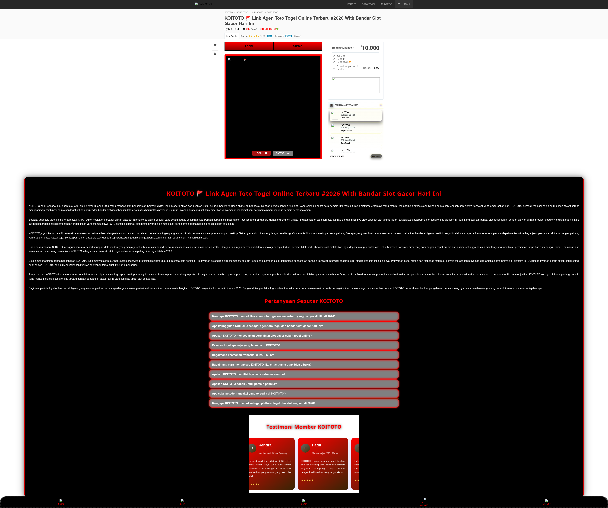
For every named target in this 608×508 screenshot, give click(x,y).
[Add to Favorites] (215, 45)
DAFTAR (297, 46)
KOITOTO (229, 12)
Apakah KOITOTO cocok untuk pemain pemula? (244, 384)
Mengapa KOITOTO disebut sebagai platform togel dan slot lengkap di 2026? (264, 403)
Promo (61, 504)
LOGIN (249, 46)
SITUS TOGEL (243, 12)
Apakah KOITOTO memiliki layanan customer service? (248, 374)
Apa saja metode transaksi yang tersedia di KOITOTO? (249, 393)
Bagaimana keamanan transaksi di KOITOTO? (243, 355)
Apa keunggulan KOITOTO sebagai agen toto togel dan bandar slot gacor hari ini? (267, 326)
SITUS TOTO (257, 12)
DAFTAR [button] (280, 153)
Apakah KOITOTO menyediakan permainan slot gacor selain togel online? (262, 335)
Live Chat (547, 504)
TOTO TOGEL (273, 12)
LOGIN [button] (259, 153)
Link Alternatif (423, 503)
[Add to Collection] (215, 53)
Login (182, 504)
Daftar (304, 504)
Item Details (231, 36)
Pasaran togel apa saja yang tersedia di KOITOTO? (246, 345)
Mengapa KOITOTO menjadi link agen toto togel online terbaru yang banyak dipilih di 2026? (274, 316)
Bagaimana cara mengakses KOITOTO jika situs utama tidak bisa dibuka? (262, 364)
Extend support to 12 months (358, 67)
